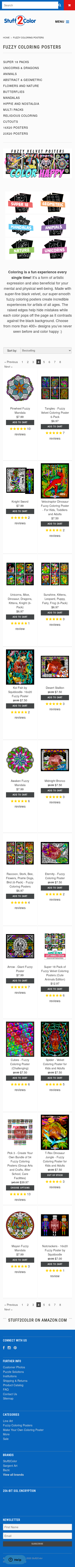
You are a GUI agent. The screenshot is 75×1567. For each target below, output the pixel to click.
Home (6, 37)
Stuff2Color (10, 1461)
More (6, 1434)
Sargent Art (10, 1466)
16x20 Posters (15, 127)
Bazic (6, 1470)
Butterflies (13, 92)
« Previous (11, 362)
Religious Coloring (20, 115)
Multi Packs (13, 109)
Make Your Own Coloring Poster (23, 1430)
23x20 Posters (15, 133)
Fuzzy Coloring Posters (17, 1425)
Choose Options (20, 1187)
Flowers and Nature (21, 86)
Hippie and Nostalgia (21, 103)
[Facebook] (4, 1347)
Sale (6, 1439)
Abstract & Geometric (22, 80)
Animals (10, 74)
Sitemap (8, 1398)
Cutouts (10, 121)
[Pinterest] (15, 1347)
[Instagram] (9, 1347)
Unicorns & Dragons (21, 68)
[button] (38, 1502)
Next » (8, 367)
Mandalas (11, 97)
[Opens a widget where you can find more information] (15, 1560)
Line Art (8, 1421)
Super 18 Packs (16, 62)
